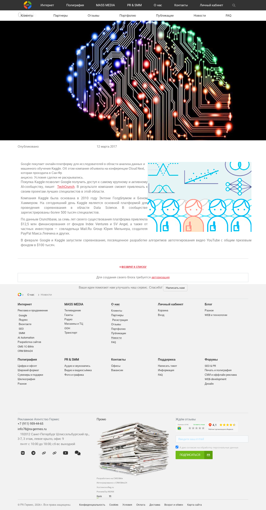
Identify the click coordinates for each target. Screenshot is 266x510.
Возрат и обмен (173, 504)
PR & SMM (134, 5)
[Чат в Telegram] (33, 453)
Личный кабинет (211, 5)
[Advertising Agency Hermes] (242, 504)
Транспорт (70, 332)
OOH (67, 328)
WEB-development (215, 379)
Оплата (140, 504)
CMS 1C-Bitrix (26, 346)
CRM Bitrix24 (25, 350)
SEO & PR (210, 365)
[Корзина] (243, 5)
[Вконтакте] (23, 453)
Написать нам (175, 287)
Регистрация (120, 320)
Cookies (113, 504)
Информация (166, 370)
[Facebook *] (44, 453)
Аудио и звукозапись (77, 365)
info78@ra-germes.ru (32, 429)
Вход (161, 315)
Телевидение (72, 310)
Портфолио (127, 15)
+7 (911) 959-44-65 (30, 424)
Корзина (163, 310)
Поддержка (166, 359)
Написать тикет (167, 365)
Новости (200, 15)
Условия (127, 504)
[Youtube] (65, 453)
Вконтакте (25, 324)
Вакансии (117, 370)
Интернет (47, 5)
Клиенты (27, 15)
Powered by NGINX (105, 491)
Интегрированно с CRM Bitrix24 (112, 483)
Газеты (68, 315)
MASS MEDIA (105, 5)
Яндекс (23, 319)
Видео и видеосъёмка (78, 370)
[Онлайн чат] (78, 453)
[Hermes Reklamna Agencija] (246, 504)
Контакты (181, 5)
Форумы (211, 359)
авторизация (160, 277)
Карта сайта (194, 504)
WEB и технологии (216, 315)
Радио (68, 319)
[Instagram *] (55, 453)
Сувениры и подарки (30, 374)
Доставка (154, 504)
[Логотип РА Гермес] (28, 5)
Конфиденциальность (92, 504)
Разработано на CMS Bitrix (110, 478)
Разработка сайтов (29, 342)
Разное (22, 383)
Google (23, 315)
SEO (21, 328)
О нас (158, 5)
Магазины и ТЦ (73, 323)
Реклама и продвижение (33, 310)
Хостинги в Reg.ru (105, 487)
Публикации (165, 15)
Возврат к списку (134, 267)
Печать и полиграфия (218, 370)
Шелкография (26, 379)
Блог (208, 304)
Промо (101, 419)
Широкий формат (28, 370)
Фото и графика (74, 374)
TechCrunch (66, 187)
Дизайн (209, 383)
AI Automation (26, 337)
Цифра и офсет (27, 365)
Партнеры (60, 15)
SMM (22, 333)
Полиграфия (75, 5)
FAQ (228, 15)
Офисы (115, 365)
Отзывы (93, 15)
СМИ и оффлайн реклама (221, 374)
